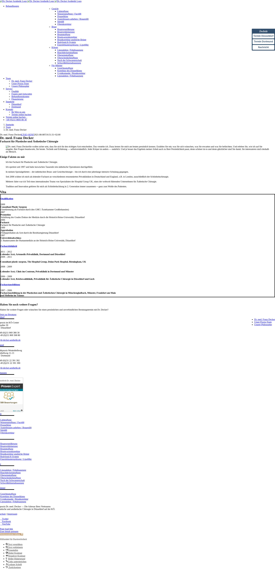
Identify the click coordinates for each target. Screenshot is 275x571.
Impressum (12, 514)
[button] (6, 198)
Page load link (6, 529)
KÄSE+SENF (27, 134)
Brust (54, 27)
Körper (55, 47)
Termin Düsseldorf (263, 36)
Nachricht (263, 47)
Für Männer (57, 65)
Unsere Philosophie (263, 324)
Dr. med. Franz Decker (264, 319)
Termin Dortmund (263, 41)
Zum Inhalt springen (9, 531)
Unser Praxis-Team (263, 322)
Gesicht (55, 8)
